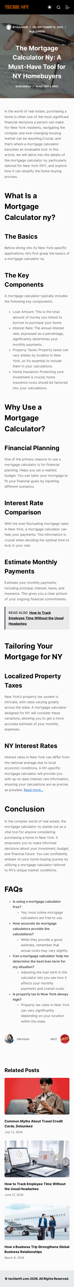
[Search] (58, 7)
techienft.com (18, 1279)
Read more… (33, 790)
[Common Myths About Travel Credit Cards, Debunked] (37, 1096)
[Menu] (67, 7)
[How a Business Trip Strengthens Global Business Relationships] (37, 1221)
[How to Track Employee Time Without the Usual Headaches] (37, 1159)
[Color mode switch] (49, 7)
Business (38, 31)
